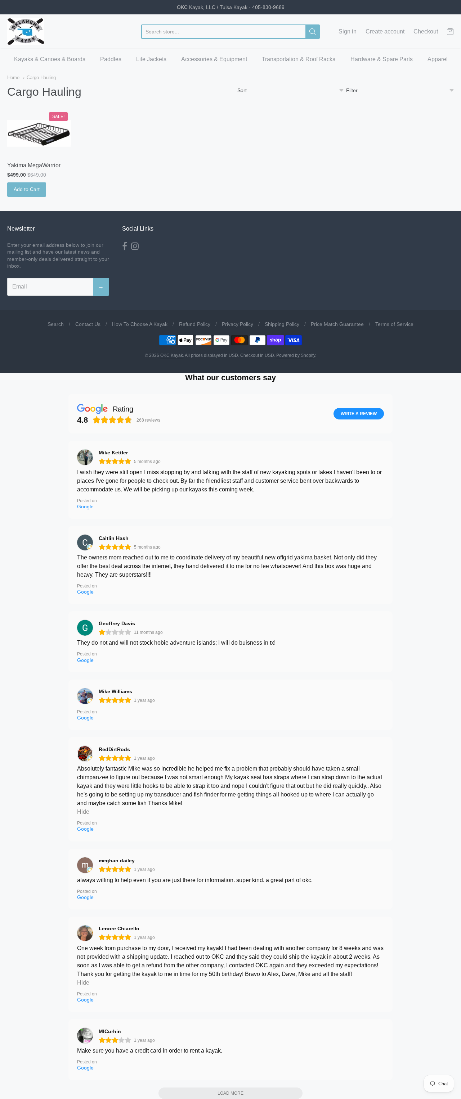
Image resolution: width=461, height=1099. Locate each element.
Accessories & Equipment (214, 59)
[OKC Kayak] (25, 31)
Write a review (359, 413)
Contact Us (87, 324)
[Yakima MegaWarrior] (39, 133)
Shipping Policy (282, 324)
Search (56, 324)
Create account (385, 31)
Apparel (438, 59)
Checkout (425, 31)
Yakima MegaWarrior (34, 165)
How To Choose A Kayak (139, 324)
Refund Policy (194, 324)
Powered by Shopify (295, 355)
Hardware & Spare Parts (381, 59)
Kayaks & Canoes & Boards (49, 59)
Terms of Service (394, 324)
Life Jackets (151, 59)
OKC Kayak (171, 355)
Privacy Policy (237, 324)
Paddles (110, 59)
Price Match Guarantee (337, 324)
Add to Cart (27, 189)
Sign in (348, 31)
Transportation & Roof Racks (298, 59)
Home (13, 77)
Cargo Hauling (41, 77)
